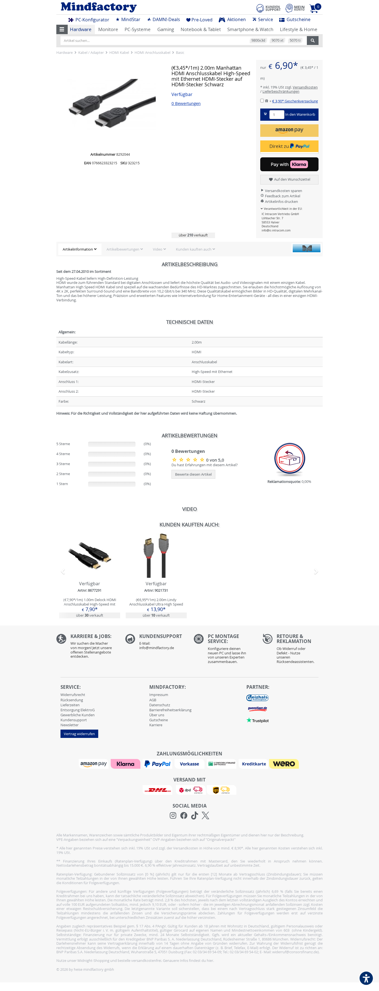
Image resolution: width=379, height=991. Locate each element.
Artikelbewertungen (123, 249)
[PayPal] (158, 763)
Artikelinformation (78, 249)
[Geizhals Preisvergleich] (257, 697)
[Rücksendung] (292, 650)
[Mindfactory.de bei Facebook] (184, 815)
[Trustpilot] (257, 719)
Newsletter (69, 724)
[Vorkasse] (190, 763)
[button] (62, 29)
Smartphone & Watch (250, 29)
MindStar (130, 19)
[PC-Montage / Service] (224, 650)
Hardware (81, 29)
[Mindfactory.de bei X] (205, 815)
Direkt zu (279, 146)
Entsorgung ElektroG (77, 709)
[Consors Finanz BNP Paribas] (222, 763)
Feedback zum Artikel (282, 195)
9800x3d (258, 40)
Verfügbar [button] (182, 94)
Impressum (158, 694)
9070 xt (278, 40)
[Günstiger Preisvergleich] (257, 708)
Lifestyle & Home (298, 29)
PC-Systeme (138, 29)
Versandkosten (305, 87)
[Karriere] (86, 647)
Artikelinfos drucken (281, 201)
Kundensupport (73, 719)
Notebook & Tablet (201, 29)
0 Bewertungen (186, 103)
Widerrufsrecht (72, 694)
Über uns (156, 714)
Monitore (108, 29)
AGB (152, 699)
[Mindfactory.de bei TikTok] (194, 815)
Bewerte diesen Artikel (193, 474)
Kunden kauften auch (193, 249)
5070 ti (295, 40)
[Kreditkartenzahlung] (253, 763)
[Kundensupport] (268, 7)
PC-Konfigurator (91, 20)
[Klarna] (126, 763)
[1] (289, 130)
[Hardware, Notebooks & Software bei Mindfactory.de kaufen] (120, 7)
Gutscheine (297, 19)
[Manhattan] (306, 248)
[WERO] (284, 763)
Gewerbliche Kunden (77, 714)
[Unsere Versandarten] (189, 789)
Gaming (165, 29)
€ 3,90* (295, 101)
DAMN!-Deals (165, 19)
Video (157, 249)
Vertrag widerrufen (79, 733)
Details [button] (89, 568)
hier (210, 960)
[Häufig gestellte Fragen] (155, 643)
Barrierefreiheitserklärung (170, 709)
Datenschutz (159, 704)
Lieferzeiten (70, 704)
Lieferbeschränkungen (280, 91)
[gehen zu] (56, 420)
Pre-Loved (202, 20)
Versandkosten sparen (283, 190)
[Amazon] (94, 763)
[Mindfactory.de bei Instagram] (173, 815)
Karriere (155, 724)
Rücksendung (71, 699)
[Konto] (294, 8)
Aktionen (236, 19)
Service (265, 19)
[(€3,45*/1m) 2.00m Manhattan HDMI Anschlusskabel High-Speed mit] (111, 104)
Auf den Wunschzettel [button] (291, 179)
